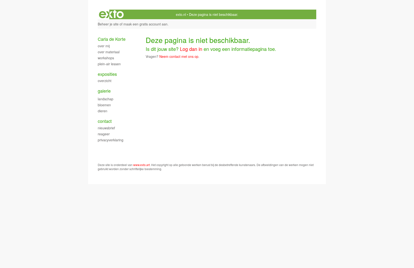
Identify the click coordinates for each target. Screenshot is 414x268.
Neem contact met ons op (178, 56)
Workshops (106, 57)
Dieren (102, 110)
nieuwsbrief (106, 127)
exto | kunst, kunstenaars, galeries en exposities (111, 14)
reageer (104, 133)
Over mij (104, 45)
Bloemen (104, 104)
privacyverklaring (110, 139)
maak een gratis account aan (145, 24)
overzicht (104, 80)
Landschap (105, 98)
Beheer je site (108, 24)
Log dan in (191, 48)
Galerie (104, 91)
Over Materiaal (109, 51)
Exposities (107, 74)
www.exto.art (141, 165)
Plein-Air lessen (109, 63)
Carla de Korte (112, 39)
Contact (105, 121)
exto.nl (181, 14)
